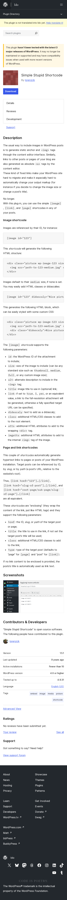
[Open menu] (62, 4)
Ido (12, 857)
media (51, 693)
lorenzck (30, 80)
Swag (40, 817)
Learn (6, 800)
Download (10, 91)
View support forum (14, 755)
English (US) (57, 686)
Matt (7, 832)
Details (10, 103)
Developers (9, 811)
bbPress (9, 838)
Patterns (40, 790)
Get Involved (42, 800)
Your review (10, 732)
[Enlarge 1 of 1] (59, 584)
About (6, 774)
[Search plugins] (36, 33)
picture (59, 693)
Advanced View (12, 708)
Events (39, 806)
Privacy (7, 790)
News (6, 780)
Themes (39, 780)
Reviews (11, 111)
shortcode (58, 700)
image (42, 693)
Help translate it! (54, 22)
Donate (41, 811)
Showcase (41, 774)
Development (14, 119)
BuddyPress (11, 843)
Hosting (7, 785)
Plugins (39, 785)
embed (33, 693)
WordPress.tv (12, 817)
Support (10, 127)
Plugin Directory (11, 14)
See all (60, 732)
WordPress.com (13, 827)
